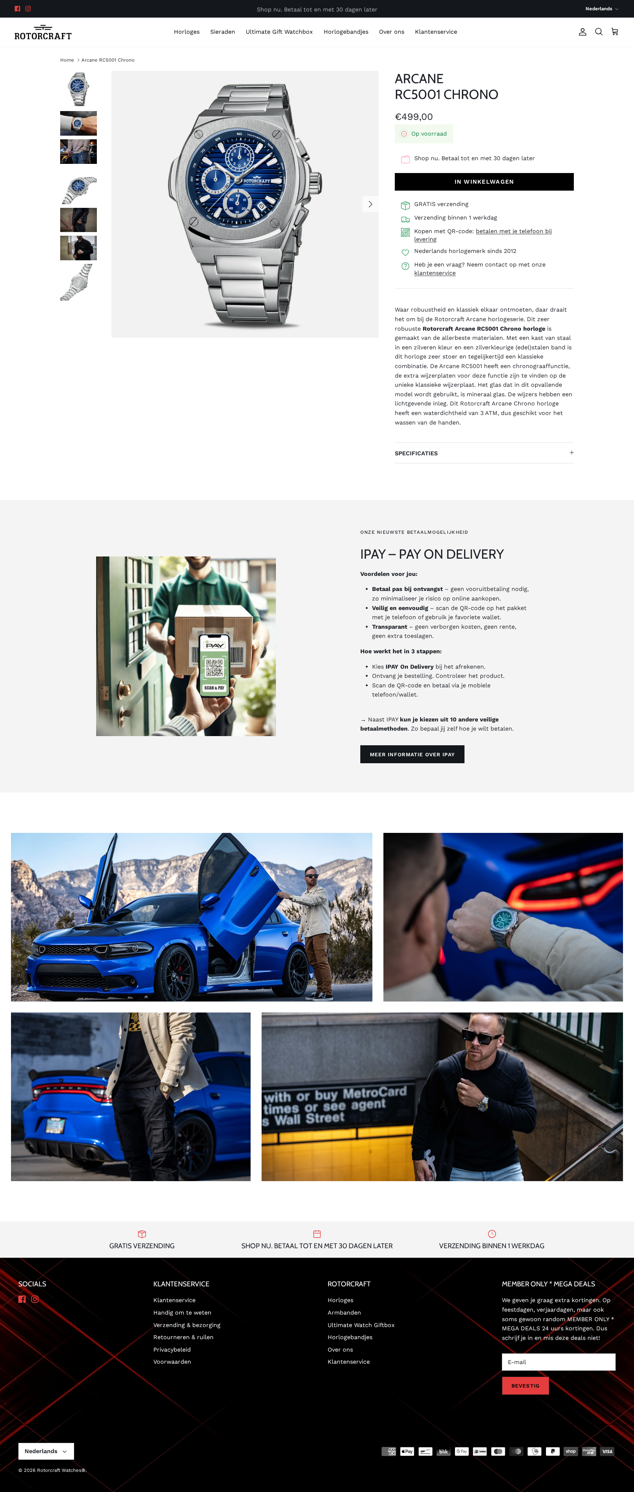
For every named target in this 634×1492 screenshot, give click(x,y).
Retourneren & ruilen (183, 1337)
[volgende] (370, 204)
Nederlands (599, 8)
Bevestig (525, 1386)
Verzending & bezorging (187, 1325)
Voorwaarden (172, 1361)
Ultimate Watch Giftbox (361, 1325)
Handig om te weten (182, 1312)
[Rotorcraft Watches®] (43, 32)
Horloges (187, 31)
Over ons (391, 31)
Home (67, 60)
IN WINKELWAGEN (484, 181)
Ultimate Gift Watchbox (279, 31)
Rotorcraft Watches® (61, 1470)
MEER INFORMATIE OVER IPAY (412, 754)
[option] (245, 204)
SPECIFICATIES (416, 453)
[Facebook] (17, 8)
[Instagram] (28, 8)
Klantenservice (436, 31)
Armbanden (344, 1312)
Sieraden (222, 31)
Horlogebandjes (346, 31)
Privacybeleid (172, 1349)
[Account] (581, 31)
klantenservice (435, 272)
